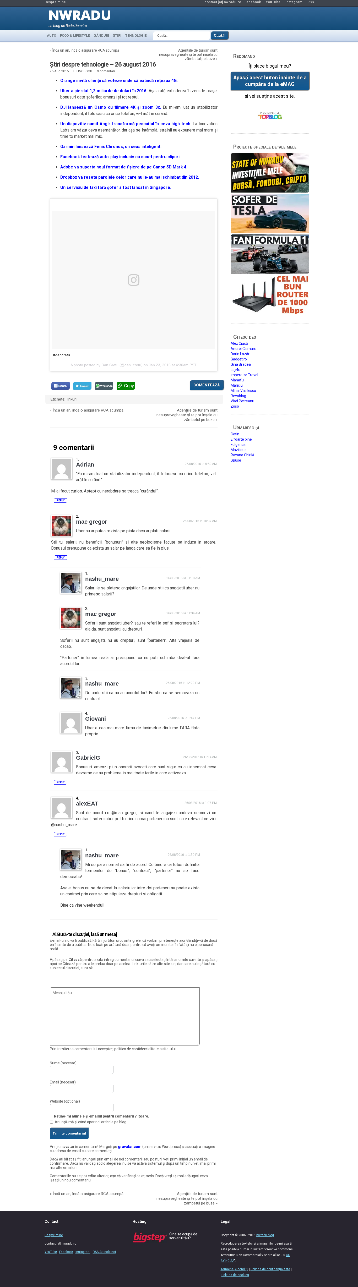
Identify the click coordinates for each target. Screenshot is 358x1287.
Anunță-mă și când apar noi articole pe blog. (91, 1122)
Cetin (235, 434)
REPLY (60, 500)
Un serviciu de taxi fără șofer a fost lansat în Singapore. (115, 187)
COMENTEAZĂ (206, 385)
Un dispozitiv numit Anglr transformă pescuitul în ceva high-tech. (125, 123)
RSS (310, 2)
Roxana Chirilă (242, 455)
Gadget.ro (239, 359)
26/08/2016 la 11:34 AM (183, 613)
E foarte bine (241, 439)
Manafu (237, 380)
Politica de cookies (235, 1275)
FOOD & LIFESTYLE (75, 35)
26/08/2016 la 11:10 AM (183, 578)
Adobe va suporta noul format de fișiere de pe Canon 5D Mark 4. (123, 167)
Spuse (236, 460)
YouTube (273, 2)
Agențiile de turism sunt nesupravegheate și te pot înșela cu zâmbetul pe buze (188, 54)
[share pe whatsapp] (104, 386)
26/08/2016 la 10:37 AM (200, 521)
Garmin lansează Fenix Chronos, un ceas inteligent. (110, 146)
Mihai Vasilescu (243, 390)
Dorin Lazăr (240, 354)
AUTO (51, 35)
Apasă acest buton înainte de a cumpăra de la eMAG (270, 81)
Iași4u (235, 370)
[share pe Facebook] (60, 386)
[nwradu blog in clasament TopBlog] (270, 116)
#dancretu (61, 355)
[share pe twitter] (82, 386)
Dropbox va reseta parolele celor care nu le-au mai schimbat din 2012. (129, 177)
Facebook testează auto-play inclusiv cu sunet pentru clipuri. (120, 156)
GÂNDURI (101, 35)
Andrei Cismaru (243, 349)
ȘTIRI (117, 35)
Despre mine (55, 2)
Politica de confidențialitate (270, 1269)
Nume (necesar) (63, 1063)
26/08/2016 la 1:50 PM (184, 855)
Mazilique (239, 450)
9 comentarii (106, 71)
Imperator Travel (244, 375)
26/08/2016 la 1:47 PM (184, 718)
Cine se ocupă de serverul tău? (183, 1236)
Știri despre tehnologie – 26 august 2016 (103, 64)
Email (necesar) (63, 1082)
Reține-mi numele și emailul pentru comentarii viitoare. (101, 1116)
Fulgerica (238, 444)
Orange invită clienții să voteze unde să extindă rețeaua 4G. (119, 80)
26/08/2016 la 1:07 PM (201, 803)
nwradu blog (265, 1235)
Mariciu (237, 385)
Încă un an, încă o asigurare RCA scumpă (85, 50)
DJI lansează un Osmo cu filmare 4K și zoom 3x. (110, 107)
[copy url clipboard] (126, 386)
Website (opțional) (65, 1101)
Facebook (253, 2)
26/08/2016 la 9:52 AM (201, 464)
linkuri (72, 399)
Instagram (293, 2)
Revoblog (238, 396)
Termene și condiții (234, 1269)
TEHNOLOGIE (136, 35)
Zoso (235, 406)
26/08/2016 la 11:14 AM (200, 757)
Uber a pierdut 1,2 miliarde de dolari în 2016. (104, 90)
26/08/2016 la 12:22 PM (183, 683)
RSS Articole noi (104, 1252)
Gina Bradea (241, 364)
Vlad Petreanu (242, 401)
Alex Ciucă (239, 343)
